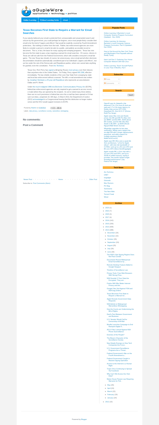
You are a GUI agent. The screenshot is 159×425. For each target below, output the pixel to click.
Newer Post (28, 179)
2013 (107, 230)
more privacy (74, 70)
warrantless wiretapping (60, 111)
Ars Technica (58, 66)
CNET (106, 175)
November (111, 236)
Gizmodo (107, 180)
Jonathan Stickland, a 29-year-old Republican (47, 80)
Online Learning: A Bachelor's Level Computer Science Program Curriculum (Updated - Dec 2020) (118, 35)
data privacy (33, 111)
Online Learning (29, 20)
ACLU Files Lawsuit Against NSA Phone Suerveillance (119, 331)
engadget (107, 178)
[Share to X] (56, 108)
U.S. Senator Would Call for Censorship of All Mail (117, 320)
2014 (107, 227)
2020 (107, 214)
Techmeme (108, 189)
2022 (107, 211)
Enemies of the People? (115, 335)
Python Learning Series (49, 20)
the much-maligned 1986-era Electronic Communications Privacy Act (59, 87)
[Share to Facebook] (58, 108)
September (111, 242)
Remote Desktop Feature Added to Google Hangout (119, 266)
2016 (107, 220)
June (109, 252)
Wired (106, 197)
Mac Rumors (108, 183)
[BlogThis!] (54, 108)
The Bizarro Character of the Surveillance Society (117, 339)
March (109, 391)
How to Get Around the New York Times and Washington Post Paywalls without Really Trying (118, 53)
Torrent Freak (109, 194)
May (109, 385)
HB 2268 (81, 72)
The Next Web (109, 191)
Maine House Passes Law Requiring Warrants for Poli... (120, 380)
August (110, 245)
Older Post (93, 179)
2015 (107, 224)
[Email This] (52, 108)
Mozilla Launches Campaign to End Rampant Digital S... (120, 325)
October (110, 239)
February (111, 394)
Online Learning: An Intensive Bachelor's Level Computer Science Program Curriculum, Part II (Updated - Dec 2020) (118, 44)
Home (60, 179)
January (110, 398)
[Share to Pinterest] (60, 108)
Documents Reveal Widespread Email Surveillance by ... (118, 261)
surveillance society (45, 111)
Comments (110, 83)
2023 (107, 208)
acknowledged (38, 99)
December (111, 233)
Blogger (84, 419)
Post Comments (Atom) (41, 183)
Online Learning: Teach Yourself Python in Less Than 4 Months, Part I (118, 67)
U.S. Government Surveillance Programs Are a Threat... (118, 349)
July (109, 248)
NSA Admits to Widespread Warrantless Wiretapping (117, 305)
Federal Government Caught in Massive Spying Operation (118, 359)
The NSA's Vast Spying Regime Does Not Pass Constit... (120, 256)
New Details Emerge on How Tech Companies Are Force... (119, 344)
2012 (107, 402)
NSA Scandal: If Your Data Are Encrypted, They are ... (118, 279)
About (65, 20)
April (109, 388)
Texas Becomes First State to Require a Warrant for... (117, 295)
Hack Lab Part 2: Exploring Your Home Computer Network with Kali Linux (118, 60)
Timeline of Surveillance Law (117, 270)
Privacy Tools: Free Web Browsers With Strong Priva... (119, 274)
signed (51, 70)
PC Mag (107, 186)
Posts (108, 79)
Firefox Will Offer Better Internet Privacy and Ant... (118, 284)
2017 (107, 217)
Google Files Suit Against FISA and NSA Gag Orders (119, 289)
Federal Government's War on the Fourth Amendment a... (119, 354)
